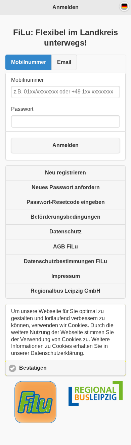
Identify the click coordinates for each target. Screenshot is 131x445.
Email (64, 62)
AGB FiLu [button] (65, 246)
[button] (124, 6)
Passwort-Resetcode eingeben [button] (66, 202)
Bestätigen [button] (33, 368)
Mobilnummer (28, 62)
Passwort (22, 109)
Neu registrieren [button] (65, 172)
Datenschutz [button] (65, 231)
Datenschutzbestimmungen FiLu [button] (65, 261)
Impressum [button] (65, 276)
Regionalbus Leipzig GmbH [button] (65, 291)
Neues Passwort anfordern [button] (66, 187)
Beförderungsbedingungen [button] (65, 217)
